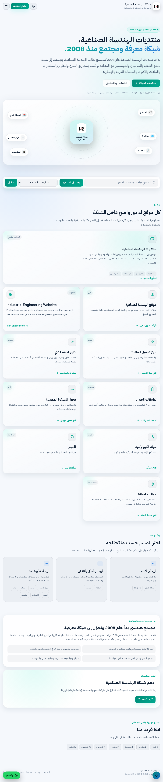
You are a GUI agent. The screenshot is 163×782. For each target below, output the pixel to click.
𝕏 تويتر (155, 746)
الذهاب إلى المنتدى (116, 83)
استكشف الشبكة (148, 83)
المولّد (23, 587)
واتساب (72, 746)
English (137, 587)
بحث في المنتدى (71, 182)
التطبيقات (35, 595)
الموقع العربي (149, 587)
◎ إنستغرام (86, 746)
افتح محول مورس (68, 420)
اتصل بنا (46, 772)
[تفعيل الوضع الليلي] (33, 6)
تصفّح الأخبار (70, 467)
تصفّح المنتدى (149, 278)
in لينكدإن (115, 746)
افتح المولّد (151, 467)
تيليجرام (88, 587)
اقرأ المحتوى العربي (147, 325)
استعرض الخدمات (68, 373)
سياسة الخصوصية (24, 772)
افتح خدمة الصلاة (148, 515)
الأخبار (14, 587)
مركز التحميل (43, 587)
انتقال (11, 182)
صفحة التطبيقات (148, 420)
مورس (32, 587)
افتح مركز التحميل (148, 373)
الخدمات (24, 595)
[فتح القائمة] (6, 6)
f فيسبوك (129, 746)
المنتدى (98, 587)
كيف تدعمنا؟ (145, 699)
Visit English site (16, 325)
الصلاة (45, 595)
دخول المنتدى (19, 6)
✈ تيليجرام (100, 746)
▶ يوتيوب (142, 746)
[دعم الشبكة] (156, 775)
